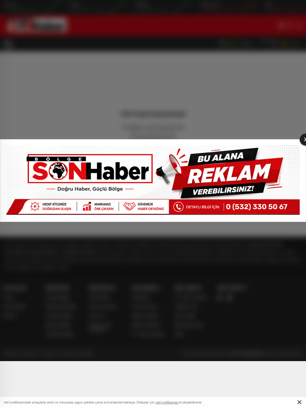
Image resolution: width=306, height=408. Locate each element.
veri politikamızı (167, 402)
